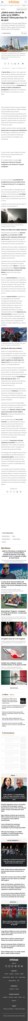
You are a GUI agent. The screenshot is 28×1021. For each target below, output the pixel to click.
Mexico (3, 9)
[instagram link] (12, 966)
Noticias (4, 542)
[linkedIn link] (22, 966)
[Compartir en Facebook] (8, 63)
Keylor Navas (15, 5)
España (22, 973)
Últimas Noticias (12, 980)
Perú (16, 977)
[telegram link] (19, 966)
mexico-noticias (16, 539)
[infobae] (14, 2)
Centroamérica (22, 977)
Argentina (11, 973)
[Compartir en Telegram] (18, 63)
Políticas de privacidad (20, 1008)
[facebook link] (6, 966)
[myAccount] (25, 2)
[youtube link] (15, 966)
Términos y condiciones (8, 1008)
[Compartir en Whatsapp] (5, 63)
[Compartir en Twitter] (11, 63)
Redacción (11, 989)
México (12, 977)
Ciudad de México (6, 539)
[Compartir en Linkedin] (15, 63)
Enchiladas (9, 5)
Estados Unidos (6, 977)
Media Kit (14, 1000)
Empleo (17, 989)
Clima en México (5, 536)
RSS (18, 980)
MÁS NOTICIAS (14, 688)
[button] (2, 2)
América (6, 973)
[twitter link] (9, 966)
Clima (13, 536)
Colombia (17, 973)
